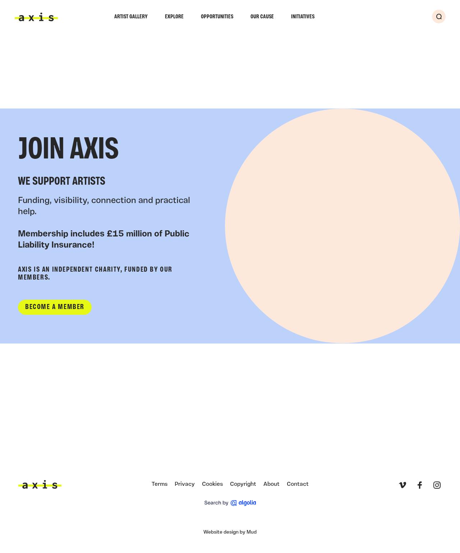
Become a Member (54, 307)
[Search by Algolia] (230, 503)
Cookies (212, 484)
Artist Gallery (131, 17)
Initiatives (302, 17)
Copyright (243, 484)
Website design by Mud (230, 532)
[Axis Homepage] (36, 17)
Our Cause (262, 17)
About (271, 484)
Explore (174, 17)
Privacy (185, 484)
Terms (159, 484)
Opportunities (217, 17)
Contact (298, 484)
